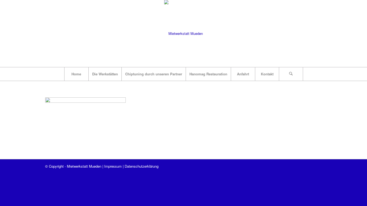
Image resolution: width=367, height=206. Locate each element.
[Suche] (291, 74)
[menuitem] (76, 74)
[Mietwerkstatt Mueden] (183, 33)
